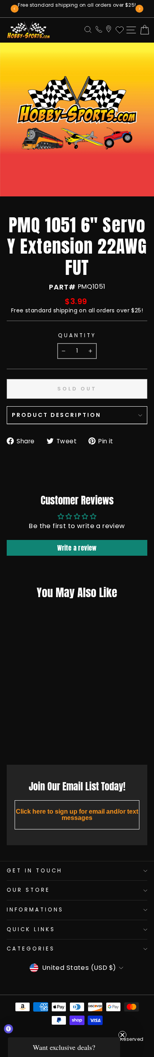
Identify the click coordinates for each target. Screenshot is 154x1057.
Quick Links (31, 929)
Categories (31, 948)
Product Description (56, 415)
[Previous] (15, 9)
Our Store (28, 890)
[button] (64, 1047)
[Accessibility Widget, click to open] (8, 1028)
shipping (65, 310)
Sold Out (31, 741)
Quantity (77, 335)
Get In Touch (34, 870)
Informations (35, 909)
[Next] (139, 9)
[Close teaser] (122, 1035)
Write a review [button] (77, 548)
